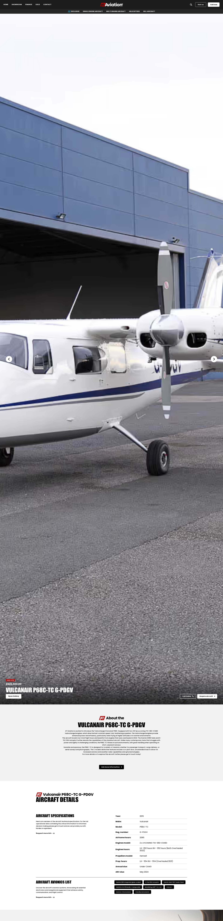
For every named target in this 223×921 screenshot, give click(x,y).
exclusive (75, 11)
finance (28, 5)
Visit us (201, 4)
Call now (213, 4)
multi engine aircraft (116, 11)
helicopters (134, 11)
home (5, 5)
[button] (10, 359)
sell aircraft (149, 11)
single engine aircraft (93, 11)
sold (38, 5)
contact (47, 5)
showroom (17, 5)
